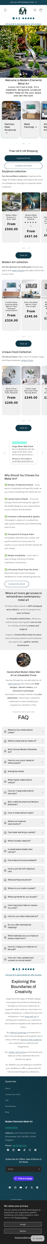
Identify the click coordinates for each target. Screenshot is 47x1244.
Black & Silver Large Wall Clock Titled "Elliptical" (11, 391)
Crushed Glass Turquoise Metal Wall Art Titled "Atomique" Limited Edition (11, 306)
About (7, 1088)
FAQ (6, 1100)
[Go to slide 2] (23, 74)
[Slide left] (18, 143)
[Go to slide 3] (26, 74)
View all (23, 255)
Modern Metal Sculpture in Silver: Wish (11, 217)
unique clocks (27, 360)
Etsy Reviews (10, 1106)
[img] (23, 443)
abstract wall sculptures (31, 1039)
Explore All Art (23, 158)
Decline (23, 1231)
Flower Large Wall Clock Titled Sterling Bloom (30, 391)
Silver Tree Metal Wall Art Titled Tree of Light (31, 304)
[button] (5, 10)
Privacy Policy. (21, 1217)
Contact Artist (11, 1127)
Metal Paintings (29, 125)
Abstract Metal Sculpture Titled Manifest (31, 217)
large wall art (31, 1016)
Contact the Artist (23, 165)
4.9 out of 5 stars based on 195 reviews (23, 23)
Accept (23, 1224)
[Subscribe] (39, 1169)
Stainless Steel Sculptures (10, 127)
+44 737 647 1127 (19, 1145)
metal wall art (14, 683)
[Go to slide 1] (20, 74)
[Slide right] (29, 143)
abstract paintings (18, 1032)
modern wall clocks (17, 1052)
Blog (7, 1112)
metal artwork (18, 270)
